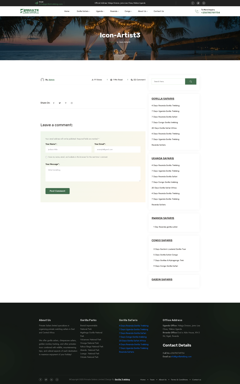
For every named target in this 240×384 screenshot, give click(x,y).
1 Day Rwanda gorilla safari (166, 227)
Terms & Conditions (179, 379)
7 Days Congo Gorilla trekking (165, 122)
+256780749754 (210, 12)
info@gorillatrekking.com (51, 4)
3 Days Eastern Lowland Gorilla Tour (170, 249)
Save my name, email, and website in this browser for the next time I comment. (78, 157)
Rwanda (113, 11)
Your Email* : (100, 144)
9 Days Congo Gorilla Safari (166, 266)
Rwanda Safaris (159, 145)
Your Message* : (53, 164)
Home (66, 11)
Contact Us (159, 11)
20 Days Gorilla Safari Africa (164, 128)
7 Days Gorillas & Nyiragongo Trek (169, 260)
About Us (142, 11)
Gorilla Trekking (122, 380)
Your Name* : (51, 144)
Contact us (196, 379)
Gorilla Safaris (82, 11)
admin (51, 80)
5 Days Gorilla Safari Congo (166, 255)
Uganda (99, 11)
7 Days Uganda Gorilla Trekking (165, 111)
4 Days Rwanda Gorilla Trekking (166, 105)
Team (152, 379)
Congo (127, 11)
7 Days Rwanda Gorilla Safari (164, 117)
